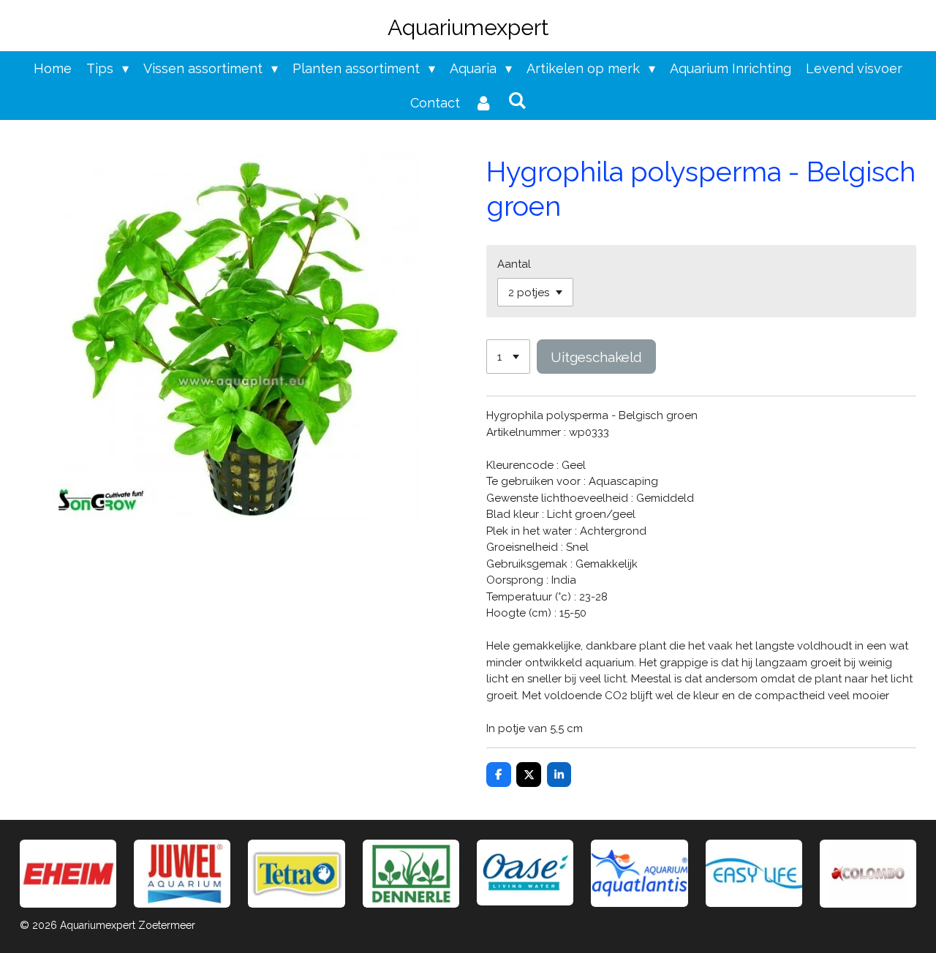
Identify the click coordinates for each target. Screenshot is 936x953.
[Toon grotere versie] (296, 874)
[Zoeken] (516, 101)
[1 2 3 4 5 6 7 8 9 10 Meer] (508, 356)
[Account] (483, 103)
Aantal (514, 264)
